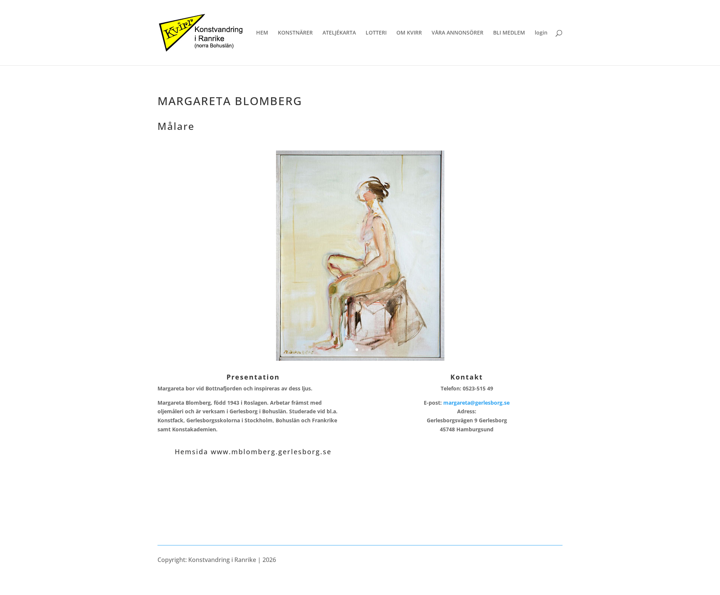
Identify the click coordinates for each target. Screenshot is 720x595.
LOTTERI (376, 33)
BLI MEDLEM (509, 33)
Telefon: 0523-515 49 (467, 388)
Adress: (467, 420)
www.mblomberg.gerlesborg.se (271, 451)
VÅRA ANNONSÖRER (457, 33)
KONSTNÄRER (295, 33)
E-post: (467, 402)
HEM (262, 33)
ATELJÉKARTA (339, 33)
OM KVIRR (409, 33)
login (541, 33)
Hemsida (193, 451)
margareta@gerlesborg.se (476, 402)
